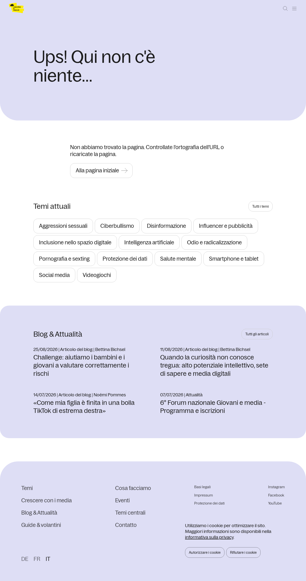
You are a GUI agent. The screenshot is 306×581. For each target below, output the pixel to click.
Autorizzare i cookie (205, 552)
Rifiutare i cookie (243, 552)
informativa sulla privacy (209, 537)
